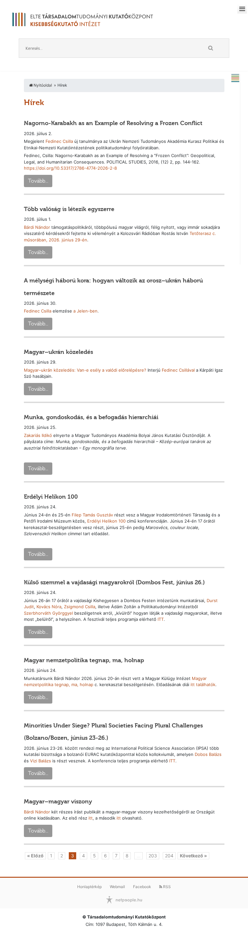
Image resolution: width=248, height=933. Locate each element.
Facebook (142, 886)
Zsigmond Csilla (79, 606)
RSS (166, 886)
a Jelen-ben (85, 310)
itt (90, 818)
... (138, 855)
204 (169, 855)
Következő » (193, 855)
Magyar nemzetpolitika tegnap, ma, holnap (84, 660)
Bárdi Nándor (37, 227)
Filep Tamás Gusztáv (92, 514)
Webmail (117, 886)
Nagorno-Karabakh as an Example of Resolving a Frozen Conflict (113, 123)
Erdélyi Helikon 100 (51, 496)
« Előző (35, 855)
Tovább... (38, 181)
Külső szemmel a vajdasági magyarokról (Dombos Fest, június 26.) (114, 582)
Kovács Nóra (48, 606)
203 (153, 855)
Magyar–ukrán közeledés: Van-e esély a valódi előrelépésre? (86, 370)
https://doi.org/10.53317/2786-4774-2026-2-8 (70, 168)
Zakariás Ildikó (38, 435)
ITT (161, 619)
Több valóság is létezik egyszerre (69, 209)
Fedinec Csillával (178, 370)
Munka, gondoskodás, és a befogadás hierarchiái (91, 417)
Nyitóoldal (42, 85)
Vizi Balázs (40, 760)
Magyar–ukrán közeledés (58, 351)
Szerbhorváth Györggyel (48, 613)
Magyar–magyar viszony (58, 801)
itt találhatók (203, 684)
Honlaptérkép (89, 886)
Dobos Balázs (208, 754)
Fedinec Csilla (59, 141)
